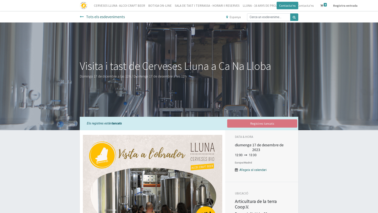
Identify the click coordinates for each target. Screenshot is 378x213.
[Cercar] (294, 17)
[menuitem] (119, 5)
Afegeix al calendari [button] (253, 170)
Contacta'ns (287, 5)
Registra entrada (345, 5)
